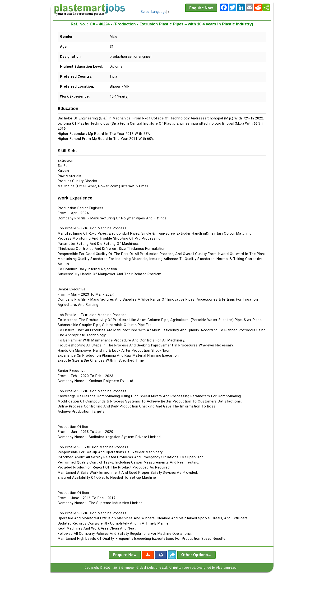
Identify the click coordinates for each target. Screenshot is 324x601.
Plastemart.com (227, 567)
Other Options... (196, 554)
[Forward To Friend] (172, 554)
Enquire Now (201, 7)
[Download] (148, 555)
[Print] (161, 555)
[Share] (266, 7)
